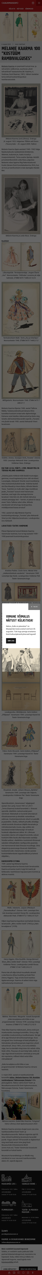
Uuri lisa (11, 641)
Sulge (35, 606)
